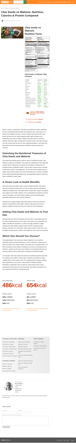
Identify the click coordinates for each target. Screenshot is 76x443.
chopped (30, 310)
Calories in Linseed (22, 346)
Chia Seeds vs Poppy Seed (8, 346)
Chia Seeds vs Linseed (7, 344)
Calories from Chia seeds (24, 341)
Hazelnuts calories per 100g (24, 348)
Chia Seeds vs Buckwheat (8, 341)
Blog (53, 2)
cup (7, 310)
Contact (73, 2)
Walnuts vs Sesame (7, 366)
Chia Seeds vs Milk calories (40, 345)
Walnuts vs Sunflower (7, 364)
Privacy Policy (59, 440)
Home (2, 8)
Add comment (6, 427)
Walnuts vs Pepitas (6, 368)
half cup (9, 310)
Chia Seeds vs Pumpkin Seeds (9, 348)
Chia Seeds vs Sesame (7, 353)
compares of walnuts (11, 371)
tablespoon (19, 308)
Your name (4, 410)
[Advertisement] (12, 51)
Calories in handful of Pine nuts (25, 360)
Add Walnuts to (34, 122)
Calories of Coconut (22, 344)
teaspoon (4, 310)
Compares (49, 2)
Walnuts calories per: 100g (31, 308)
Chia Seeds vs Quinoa (7, 351)
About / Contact (66, 440)
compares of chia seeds (11, 355)
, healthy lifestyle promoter (12, 20)
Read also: (37, 113)
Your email (20, 410)
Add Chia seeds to (35, 119)
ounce (15, 308)
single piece (42, 308)
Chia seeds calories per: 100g (7, 308)
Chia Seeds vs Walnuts (14, 8)
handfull (46, 308)
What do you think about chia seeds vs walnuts (11, 415)
